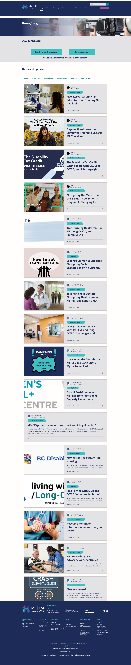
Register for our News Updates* (46, 52)
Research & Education (85, 78)
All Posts (26, 78)
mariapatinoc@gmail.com (72, 648)
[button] (47, 8)
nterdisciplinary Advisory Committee (102, 627)
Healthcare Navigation (62, 78)
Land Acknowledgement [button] (65, 651)
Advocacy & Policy (36, 78)
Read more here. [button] (86, 655)
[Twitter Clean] (104, 611)
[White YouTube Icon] (107, 611)
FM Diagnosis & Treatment (84, 629)
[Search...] (107, 4)
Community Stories (48, 78)
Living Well (74, 78)
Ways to (69, 624)
